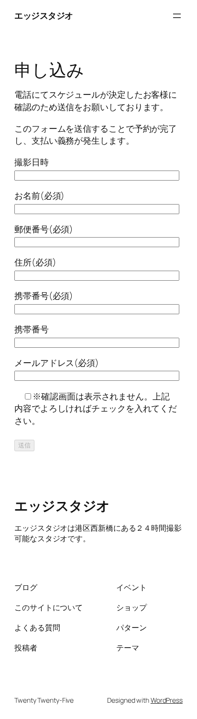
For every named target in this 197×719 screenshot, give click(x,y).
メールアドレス (56, 362)
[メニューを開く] (177, 16)
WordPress (167, 700)
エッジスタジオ (43, 15)
